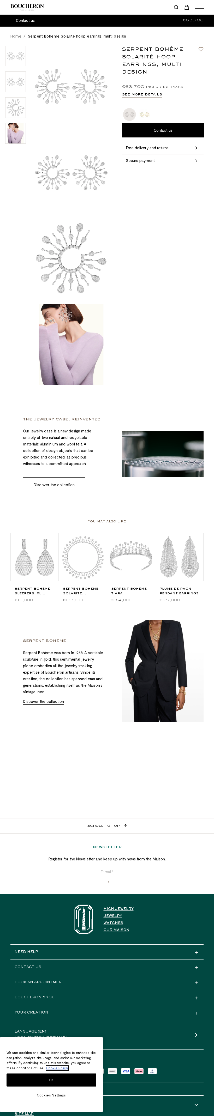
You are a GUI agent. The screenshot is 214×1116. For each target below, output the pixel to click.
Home (15, 36)
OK (51, 1080)
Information (29, 1105)
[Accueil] (83, 919)
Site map (24, 1114)
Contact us (25, 20)
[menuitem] (187, 7)
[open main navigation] (199, 7)
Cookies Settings (51, 1095)
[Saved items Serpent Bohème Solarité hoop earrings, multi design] (201, 49)
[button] (107, 882)
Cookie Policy (57, 1068)
